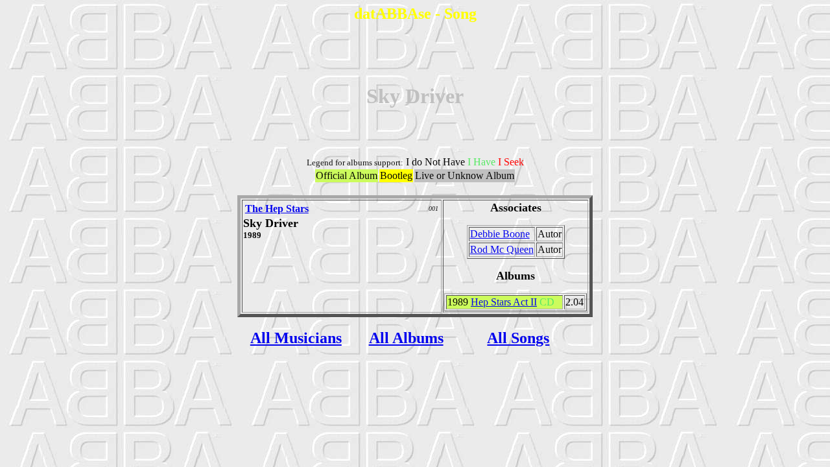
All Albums (406, 337)
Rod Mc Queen (502, 249)
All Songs (518, 337)
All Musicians (296, 337)
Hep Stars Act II (504, 301)
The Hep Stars (277, 208)
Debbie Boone (500, 233)
